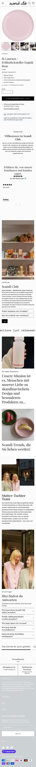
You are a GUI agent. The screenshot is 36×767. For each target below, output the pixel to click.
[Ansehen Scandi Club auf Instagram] (3, 747)
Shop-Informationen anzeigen (11, 108)
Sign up (18, 734)
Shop (3, 703)
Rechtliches (6, 697)
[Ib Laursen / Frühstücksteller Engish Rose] (6, 46)
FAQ (4, 321)
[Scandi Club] (18, 3)
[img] (18, 176)
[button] (29, 3)
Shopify (20, 756)
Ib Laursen (4, 53)
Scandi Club (8, 756)
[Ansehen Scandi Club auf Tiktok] (7, 747)
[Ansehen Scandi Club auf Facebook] (11, 747)
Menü (4, 709)
